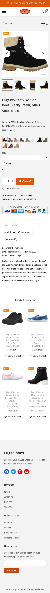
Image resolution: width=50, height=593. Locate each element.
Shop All (22, 199)
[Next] (43, 53)
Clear (8, 163)
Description (11, 225)
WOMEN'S (31, 199)
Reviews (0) (10, 239)
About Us (8, 523)
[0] (44, 11)
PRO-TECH (8, 502)
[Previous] (6, 53)
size (4, 153)
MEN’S (7, 492)
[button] (10, 189)
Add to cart (25, 181)
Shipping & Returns (13, 538)
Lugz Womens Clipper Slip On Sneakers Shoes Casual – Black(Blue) (37, 340)
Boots (15, 199)
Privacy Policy (10, 533)
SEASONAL (8, 507)
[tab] (25, 225)
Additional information (17, 232)
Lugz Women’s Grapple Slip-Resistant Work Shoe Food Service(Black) (12, 340)
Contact (7, 528)
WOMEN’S (8, 497)
